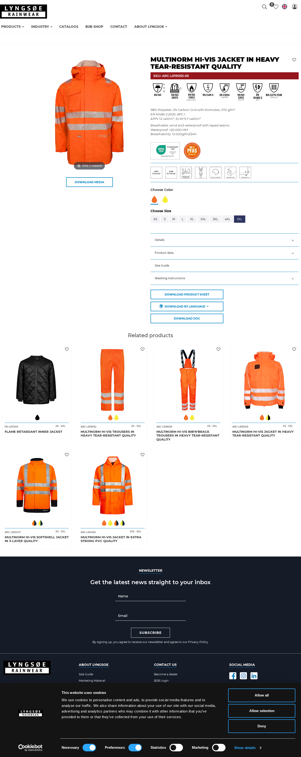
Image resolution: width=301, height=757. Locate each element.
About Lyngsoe (93, 665)
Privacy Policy (198, 642)
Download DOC (187, 318)
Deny (261, 726)
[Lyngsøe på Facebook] (232, 675)
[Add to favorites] (295, 59)
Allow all (262, 695)
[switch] (135, 747)
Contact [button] (118, 26)
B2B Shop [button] (94, 26)
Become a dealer (166, 674)
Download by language (185, 306)
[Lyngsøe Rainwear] (23, 12)
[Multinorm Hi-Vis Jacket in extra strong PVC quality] (112, 485)
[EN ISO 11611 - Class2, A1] (241, 92)
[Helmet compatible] (217, 172)
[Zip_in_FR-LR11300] (202, 172)
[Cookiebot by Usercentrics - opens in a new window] (30, 747)
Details (159, 240)
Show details (245, 748)
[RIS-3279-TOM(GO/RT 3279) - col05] (274, 92)
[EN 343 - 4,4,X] (158, 92)
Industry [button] (40, 26)
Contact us (165, 665)
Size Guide (162, 265)
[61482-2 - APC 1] (257, 92)
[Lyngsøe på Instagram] (243, 675)
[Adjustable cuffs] (232, 172)
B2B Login (161, 680)
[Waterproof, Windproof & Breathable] (187, 172)
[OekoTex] (165, 150)
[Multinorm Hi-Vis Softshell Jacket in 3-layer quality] (37, 485)
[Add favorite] (67, 348)
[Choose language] (284, 7)
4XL (227, 219)
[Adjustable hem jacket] (246, 172)
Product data (164, 253)
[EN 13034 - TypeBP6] (224, 92)
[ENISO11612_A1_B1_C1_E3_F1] (191, 92)
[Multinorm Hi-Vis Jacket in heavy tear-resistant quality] (264, 380)
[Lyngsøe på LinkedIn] (253, 675)
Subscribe (150, 633)
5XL (239, 219)
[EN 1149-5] (208, 92)
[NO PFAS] (192, 150)
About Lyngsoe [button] (149, 26)
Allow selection (261, 711)
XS (155, 219)
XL (192, 219)
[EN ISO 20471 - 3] (175, 92)
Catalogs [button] (68, 26)
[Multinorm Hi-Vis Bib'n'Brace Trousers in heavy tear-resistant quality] (188, 380)
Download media (89, 182)
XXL (203, 219)
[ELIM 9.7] (172, 172)
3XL (215, 219)
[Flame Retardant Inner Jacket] (37, 380)
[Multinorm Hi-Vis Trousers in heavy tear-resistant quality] (112, 380)
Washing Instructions (170, 278)
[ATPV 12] (157, 172)
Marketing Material (92, 680)
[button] (294, 6)
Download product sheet (187, 294)
